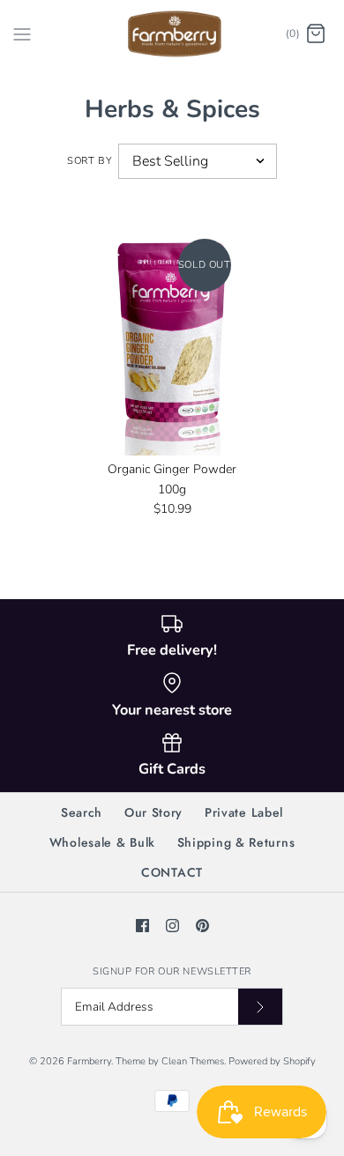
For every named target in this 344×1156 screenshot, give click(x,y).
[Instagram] (172, 925)
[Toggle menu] (22, 33)
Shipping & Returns (236, 842)
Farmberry (89, 1061)
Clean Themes (192, 1061)
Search (81, 812)
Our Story (153, 812)
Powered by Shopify (272, 1061)
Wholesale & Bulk (102, 842)
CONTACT (172, 872)
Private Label (244, 812)
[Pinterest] (202, 925)
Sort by (89, 160)
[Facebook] (142, 925)
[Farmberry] (172, 34)
